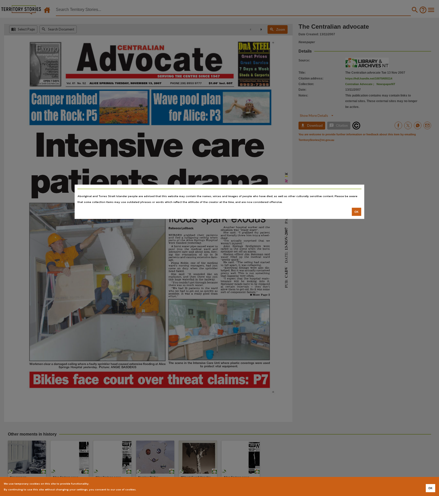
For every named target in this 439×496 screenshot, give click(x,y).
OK (356, 212)
